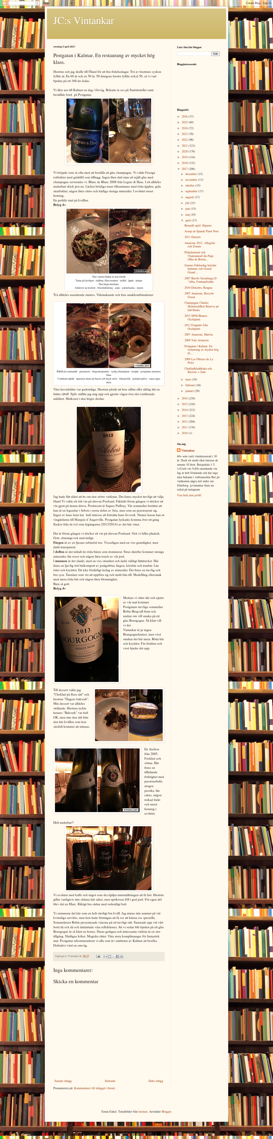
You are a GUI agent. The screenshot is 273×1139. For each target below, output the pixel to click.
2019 (185, 157)
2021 (185, 145)
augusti (190, 197)
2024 (185, 128)
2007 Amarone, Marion (198, 334)
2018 (185, 163)
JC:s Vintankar (83, 20)
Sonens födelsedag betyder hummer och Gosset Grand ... (200, 268)
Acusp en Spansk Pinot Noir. (201, 231)
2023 (185, 134)
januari (190, 391)
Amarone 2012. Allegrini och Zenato (199, 244)
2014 (185, 410)
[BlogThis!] (109, 956)
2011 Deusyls (192, 237)
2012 (185, 421)
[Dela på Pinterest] (121, 956)
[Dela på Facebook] (117, 956)
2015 (185, 404)
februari (190, 385)
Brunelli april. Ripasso (198, 225)
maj (188, 214)
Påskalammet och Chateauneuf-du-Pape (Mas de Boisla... (198, 255)
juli (187, 203)
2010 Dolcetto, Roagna (198, 287)
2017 (185, 169)
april (188, 220)
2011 (185, 427)
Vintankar (188, 450)
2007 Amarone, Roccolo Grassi (199, 295)
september (191, 191)
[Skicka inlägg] (98, 956)
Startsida (110, 1081)
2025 (185, 122)
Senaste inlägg (63, 1081)
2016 (185, 398)
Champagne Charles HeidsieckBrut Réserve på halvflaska (201, 306)
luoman (142, 1111)
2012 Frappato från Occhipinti (196, 327)
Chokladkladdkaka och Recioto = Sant (198, 370)
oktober (190, 185)
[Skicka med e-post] (105, 956)
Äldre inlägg (155, 1081)
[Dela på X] (113, 956)
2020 (185, 151)
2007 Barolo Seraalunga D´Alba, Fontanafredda (200, 280)
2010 (185, 433)
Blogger (166, 1111)
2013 (185, 416)
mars (188, 379)
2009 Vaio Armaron (196, 340)
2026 (185, 116)
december (191, 174)
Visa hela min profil (189, 495)
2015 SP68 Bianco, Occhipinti (196, 317)
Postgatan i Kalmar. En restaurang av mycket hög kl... (201, 349)
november (191, 180)
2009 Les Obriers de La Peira (198, 361)
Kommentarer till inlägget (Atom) (94, 1088)
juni (188, 209)
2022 (185, 140)
